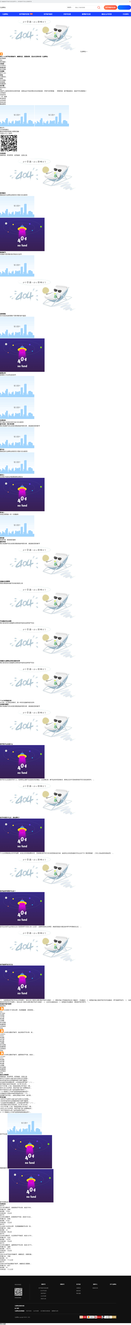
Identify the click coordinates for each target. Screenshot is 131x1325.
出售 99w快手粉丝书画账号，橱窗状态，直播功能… (16, 1254)
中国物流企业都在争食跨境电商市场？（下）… (15, 1093)
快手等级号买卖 (24, 14)
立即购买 (3, 93)
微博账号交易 (86, 14)
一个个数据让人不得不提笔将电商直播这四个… (15, 1091)
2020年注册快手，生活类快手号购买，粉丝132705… (16, 1235)
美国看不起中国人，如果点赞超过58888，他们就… (16, 1095)
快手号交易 (3, 1134)
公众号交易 (43, 1296)
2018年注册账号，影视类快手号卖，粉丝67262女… (16, 1217)
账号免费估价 (4, 1202)
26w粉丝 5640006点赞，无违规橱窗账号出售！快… (16, 1226)
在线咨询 (3, 94)
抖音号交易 (67, 14)
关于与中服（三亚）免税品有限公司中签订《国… (15, 1086)
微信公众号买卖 (107, 14)
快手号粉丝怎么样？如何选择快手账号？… (13, 1089)
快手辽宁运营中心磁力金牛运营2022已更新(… (14, 1078)
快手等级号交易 (110, 7)
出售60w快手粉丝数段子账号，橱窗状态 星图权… (15, 1263)
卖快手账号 (43, 1293)
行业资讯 (126, 14)
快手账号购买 (48, 14)
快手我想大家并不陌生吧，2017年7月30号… (14, 1084)
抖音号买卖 (28, 1311)
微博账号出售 (55, 1311)
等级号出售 (43, 1298)
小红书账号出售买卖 (45, 1311)
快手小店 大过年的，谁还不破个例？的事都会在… (16, 1088)
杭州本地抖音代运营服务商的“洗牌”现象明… (14, 1080)
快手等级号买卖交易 (43, 1288)
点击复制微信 (4, 129)
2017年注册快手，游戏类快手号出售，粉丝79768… (16, 1207)
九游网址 (3, 7)
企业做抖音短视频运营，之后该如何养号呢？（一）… (17, 1082)
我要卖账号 (3, 1168)
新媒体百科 (95, 1288)
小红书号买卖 (43, 1290)
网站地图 (78, 1293)
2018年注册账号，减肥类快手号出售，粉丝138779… (16, 1245)
